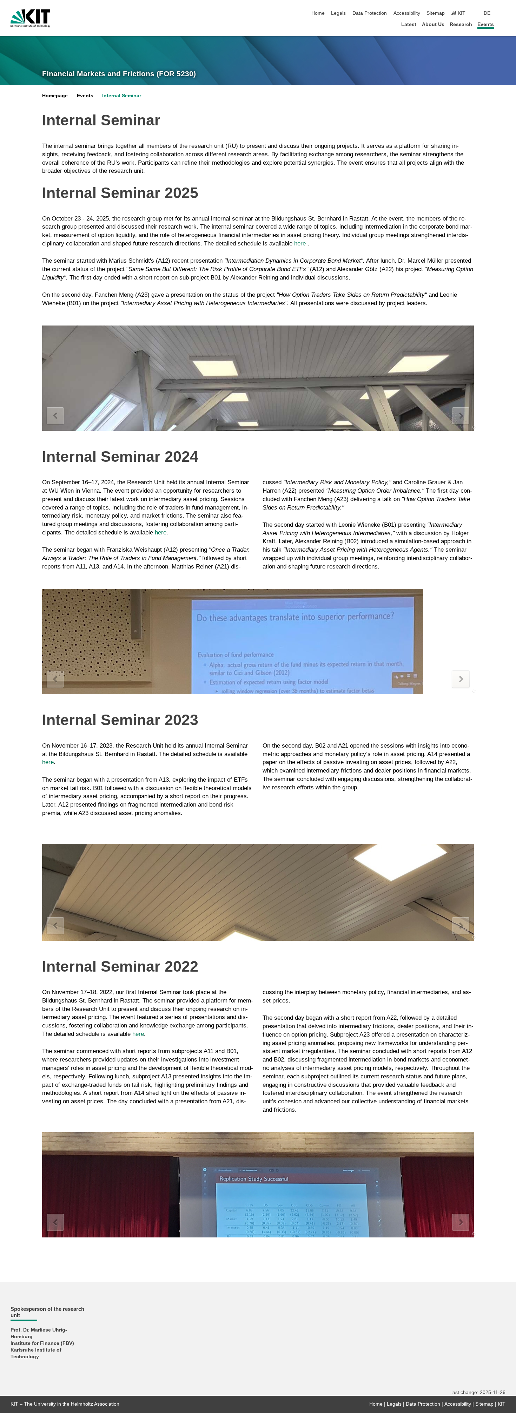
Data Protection (369, 13)
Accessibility (406, 13)
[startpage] (503, 24)
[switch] (503, 13)
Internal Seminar (121, 95)
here (300, 243)
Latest (408, 24)
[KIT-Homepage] (30, 18)
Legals (338, 13)
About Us (433, 24)
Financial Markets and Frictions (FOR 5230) (119, 74)
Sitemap (435, 13)
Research (461, 24)
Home (318, 13)
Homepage (55, 95)
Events (485, 24)
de (487, 13)
